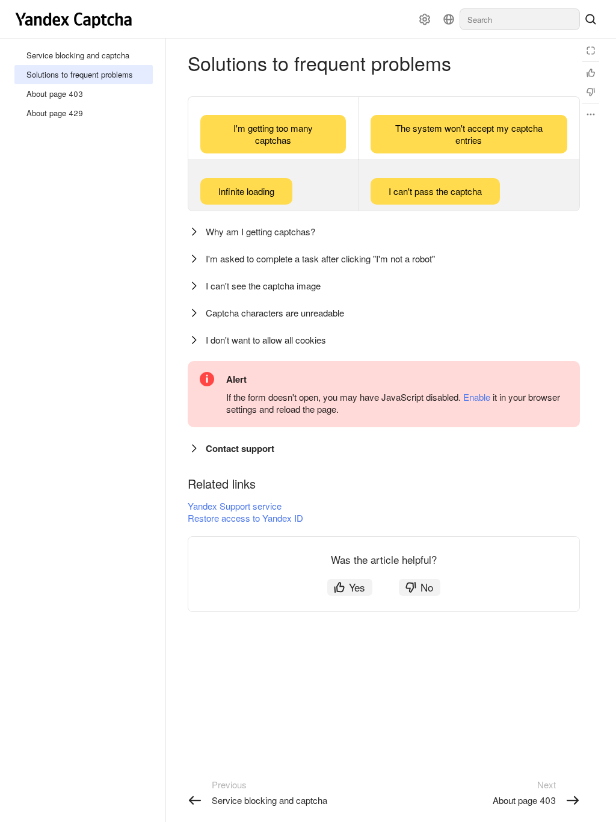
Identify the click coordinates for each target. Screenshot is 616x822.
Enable (476, 397)
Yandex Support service (235, 505)
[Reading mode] (590, 50)
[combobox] (519, 19)
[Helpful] (590, 72)
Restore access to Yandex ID (245, 517)
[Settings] (425, 19)
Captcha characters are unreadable (275, 312)
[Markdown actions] (590, 114)
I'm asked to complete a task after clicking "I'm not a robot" (320, 258)
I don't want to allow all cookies (266, 339)
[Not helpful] (590, 92)
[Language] (449, 19)
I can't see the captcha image (263, 285)
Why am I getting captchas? (260, 231)
